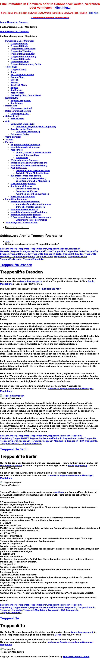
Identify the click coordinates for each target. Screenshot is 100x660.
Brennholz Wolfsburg (27, 191)
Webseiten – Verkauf (21, 108)
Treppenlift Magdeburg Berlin (26, 64)
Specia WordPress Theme (76, 656)
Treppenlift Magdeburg (23, 251)
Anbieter (59, 492)
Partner (9, 142)
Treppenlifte (58, 251)
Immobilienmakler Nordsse (24, 209)
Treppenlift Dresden (21, 59)
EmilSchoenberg (8, 248)
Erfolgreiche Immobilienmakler (31, 219)
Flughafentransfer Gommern (25, 144)
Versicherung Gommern (23, 196)
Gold (7, 121)
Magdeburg (6, 284)
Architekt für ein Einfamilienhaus (32, 173)
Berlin (91, 281)
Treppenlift (23, 248)
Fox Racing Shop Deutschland (26, 95)
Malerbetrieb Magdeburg (23, 183)
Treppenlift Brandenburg (23, 56)
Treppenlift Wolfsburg (22, 51)
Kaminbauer (17, 103)
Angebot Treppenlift (21, 100)
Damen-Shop (17, 77)
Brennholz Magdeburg (27, 188)
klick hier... (63, 7)
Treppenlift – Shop (20, 61)
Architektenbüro (19, 168)
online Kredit (17, 118)
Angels (14, 87)
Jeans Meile (17, 149)
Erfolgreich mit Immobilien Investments (31, 217)
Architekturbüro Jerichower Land (33, 170)
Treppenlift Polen (19, 43)
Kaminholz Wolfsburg (21, 186)
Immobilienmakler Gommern (14, 22)
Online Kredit (12, 116)
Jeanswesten (17, 92)
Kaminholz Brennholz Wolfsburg (32, 194)
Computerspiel (13, 137)
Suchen (9, 139)
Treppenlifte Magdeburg (23, 48)
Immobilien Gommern (16, 199)
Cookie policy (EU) (20, 113)
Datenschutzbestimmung (18, 111)
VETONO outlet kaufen (22, 74)
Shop (13, 72)
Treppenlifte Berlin (75, 251)
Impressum (11, 105)
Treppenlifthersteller (20, 254)
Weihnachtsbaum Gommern (25, 160)
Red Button (16, 90)
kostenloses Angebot (31, 281)
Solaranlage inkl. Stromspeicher (21, 222)
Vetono (14, 82)
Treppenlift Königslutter (23, 54)
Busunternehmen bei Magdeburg (33, 181)
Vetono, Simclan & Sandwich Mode (33, 152)
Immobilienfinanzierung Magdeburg (29, 162)
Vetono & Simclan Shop (27, 155)
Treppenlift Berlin (19, 46)
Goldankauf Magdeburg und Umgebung (36, 126)
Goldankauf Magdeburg (23, 124)
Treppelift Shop (18, 69)
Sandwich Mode (19, 85)
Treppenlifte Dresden (11, 259)
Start (7, 241)
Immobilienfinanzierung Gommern (33, 204)
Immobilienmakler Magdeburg (26, 214)
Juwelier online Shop (21, 129)
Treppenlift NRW (43, 251)
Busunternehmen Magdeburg (26, 175)
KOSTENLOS (11, 98)
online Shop (11, 66)
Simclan (14, 79)
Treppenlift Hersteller (59, 435)
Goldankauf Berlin (20, 134)
